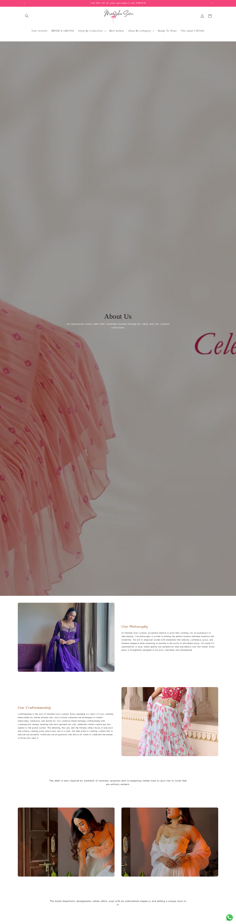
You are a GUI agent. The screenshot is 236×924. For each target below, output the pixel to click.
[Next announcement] (212, 3)
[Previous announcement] (24, 3)
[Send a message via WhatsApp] (229, 917)
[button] (27, 16)
